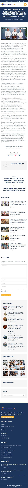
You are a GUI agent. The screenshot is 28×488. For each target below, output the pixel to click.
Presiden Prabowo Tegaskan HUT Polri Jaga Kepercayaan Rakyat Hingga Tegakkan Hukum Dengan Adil (18, 204)
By (19, 146)
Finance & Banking (7, 452)
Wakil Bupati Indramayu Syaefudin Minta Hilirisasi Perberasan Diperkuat (16, 313)
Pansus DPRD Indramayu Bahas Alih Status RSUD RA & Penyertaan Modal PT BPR (18, 229)
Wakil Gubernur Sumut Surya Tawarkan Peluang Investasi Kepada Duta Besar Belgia (16, 319)
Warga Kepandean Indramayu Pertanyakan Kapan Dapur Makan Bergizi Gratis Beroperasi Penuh (15, 337)
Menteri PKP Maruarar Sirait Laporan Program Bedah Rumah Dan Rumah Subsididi (17, 212)
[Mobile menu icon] (25, 4)
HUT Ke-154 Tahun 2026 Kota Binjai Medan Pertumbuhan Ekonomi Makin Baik (17, 237)
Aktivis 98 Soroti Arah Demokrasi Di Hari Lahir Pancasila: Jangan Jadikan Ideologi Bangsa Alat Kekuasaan (18, 220)
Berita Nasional (6, 28)
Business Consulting (7, 457)
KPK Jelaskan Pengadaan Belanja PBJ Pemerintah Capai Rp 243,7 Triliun (16, 307)
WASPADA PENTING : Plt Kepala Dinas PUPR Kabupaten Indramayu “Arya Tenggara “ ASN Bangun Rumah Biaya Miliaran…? (16, 345)
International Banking (7, 454)
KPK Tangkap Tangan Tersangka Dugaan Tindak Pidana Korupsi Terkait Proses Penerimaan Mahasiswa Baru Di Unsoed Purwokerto (15, 328)
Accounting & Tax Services (9, 450)
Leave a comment (18, 148)
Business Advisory (7, 447)
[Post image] (5, 203)
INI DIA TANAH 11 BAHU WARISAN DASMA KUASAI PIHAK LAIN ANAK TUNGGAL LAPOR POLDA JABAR (18, 246)
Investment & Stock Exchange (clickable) (12, 445)
